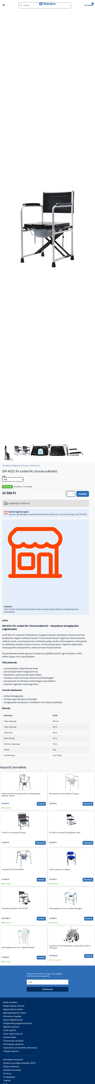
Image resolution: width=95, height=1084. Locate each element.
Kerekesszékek (9, 1037)
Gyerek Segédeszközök (13, 1020)
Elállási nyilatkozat (11, 1066)
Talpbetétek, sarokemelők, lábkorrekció (20, 1048)
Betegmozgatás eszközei (13, 1006)
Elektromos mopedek (12, 1016)
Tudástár (7, 1080)
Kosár (90, 5)
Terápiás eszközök (11, 1051)
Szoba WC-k (35, 465)
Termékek (6, 465)
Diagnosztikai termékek (13, 1009)
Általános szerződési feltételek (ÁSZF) (19, 1063)
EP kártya (7, 1073)
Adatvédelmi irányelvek (13, 1059)
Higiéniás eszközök (20, 465)
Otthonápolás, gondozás (13, 1044)
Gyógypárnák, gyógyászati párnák (17, 1023)
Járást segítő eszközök (13, 1034)
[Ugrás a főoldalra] (47, 4)
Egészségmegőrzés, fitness (14, 1013)
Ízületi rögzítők (9, 1030)
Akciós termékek (10, 1002)
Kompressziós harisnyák (13, 1041)
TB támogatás (9, 1077)
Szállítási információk (12, 1070)
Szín (4, 476)
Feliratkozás (47, 989)
